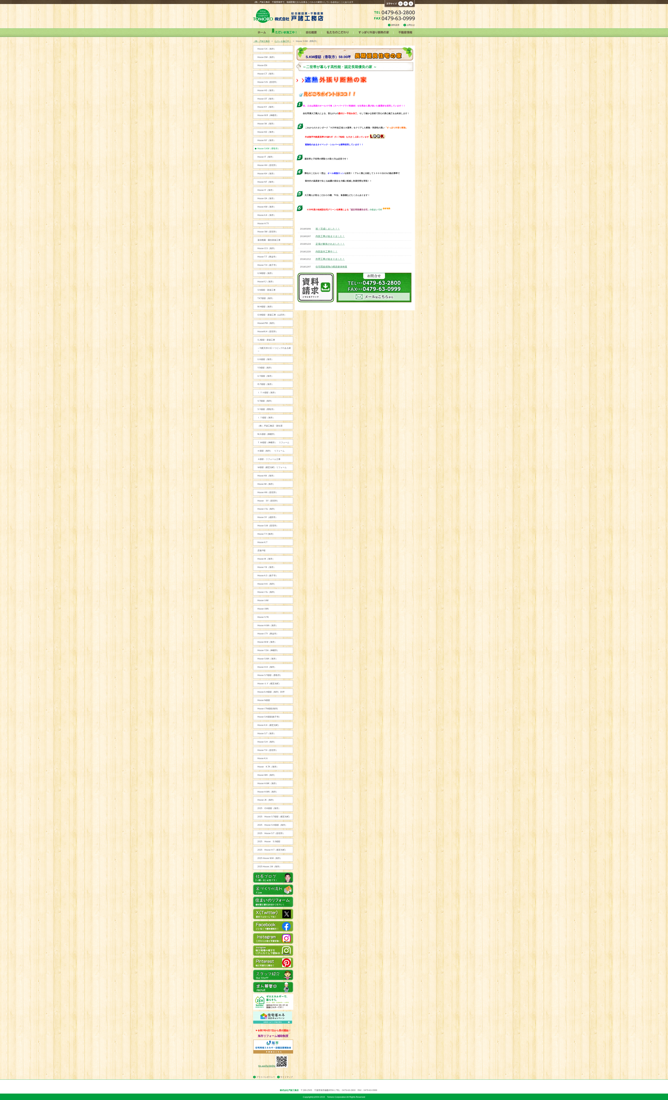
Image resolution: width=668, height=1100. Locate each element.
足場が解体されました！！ (330, 243)
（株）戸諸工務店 (261, 41)
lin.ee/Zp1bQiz (266, 1066)
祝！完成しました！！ (328, 228)
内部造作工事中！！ (326, 251)
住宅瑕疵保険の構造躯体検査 (331, 266)
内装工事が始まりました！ (330, 236)
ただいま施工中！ (283, 41)
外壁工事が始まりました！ (330, 259)
